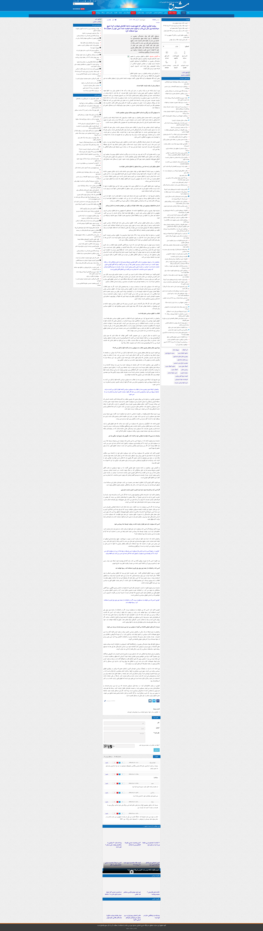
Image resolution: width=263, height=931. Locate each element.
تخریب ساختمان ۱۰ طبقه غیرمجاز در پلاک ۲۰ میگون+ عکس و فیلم (177, 315)
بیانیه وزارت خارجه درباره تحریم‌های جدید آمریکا (175, 279)
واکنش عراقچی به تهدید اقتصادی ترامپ (177, 339)
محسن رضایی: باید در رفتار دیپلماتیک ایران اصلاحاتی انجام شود (89, 187)
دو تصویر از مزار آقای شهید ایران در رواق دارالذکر (86, 131)
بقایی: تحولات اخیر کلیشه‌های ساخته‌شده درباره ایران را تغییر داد (176, 283)
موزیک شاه (176, 350)
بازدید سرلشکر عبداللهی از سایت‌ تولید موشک (87, 55)
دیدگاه (103, 13)
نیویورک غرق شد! (94, 48)
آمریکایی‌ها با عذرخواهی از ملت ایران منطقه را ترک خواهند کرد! (176, 193)
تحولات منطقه (172, 13)
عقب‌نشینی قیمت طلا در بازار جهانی (178, 40)
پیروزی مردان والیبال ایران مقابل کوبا (89, 43)
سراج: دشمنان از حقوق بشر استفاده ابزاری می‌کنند (177, 149)
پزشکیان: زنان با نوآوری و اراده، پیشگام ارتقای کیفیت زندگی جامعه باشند (177, 202)
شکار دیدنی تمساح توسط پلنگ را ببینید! (89, 142)
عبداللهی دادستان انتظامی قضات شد (178, 137)
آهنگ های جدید (183, 366)
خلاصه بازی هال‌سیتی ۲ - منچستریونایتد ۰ (153, 904)
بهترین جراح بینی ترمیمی (181, 363)
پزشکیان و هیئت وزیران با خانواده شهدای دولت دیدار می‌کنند (176, 112)
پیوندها (98, 13)
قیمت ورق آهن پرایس (181, 376)
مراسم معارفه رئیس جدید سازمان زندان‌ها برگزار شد (176, 186)
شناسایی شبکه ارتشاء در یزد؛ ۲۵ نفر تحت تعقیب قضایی (176, 299)
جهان (178, 13)
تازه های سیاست (184, 78)
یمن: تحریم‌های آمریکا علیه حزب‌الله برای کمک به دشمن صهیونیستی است (87, 198)
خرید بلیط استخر (172, 373)
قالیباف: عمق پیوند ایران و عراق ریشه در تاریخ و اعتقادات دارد (176, 276)
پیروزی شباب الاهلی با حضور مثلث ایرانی (88, 244)
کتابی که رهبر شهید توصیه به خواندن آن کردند (87, 258)
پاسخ (107, 771)
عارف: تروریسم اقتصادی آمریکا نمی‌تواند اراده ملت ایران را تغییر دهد (177, 99)
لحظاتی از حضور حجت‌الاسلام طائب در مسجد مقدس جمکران (88, 231)
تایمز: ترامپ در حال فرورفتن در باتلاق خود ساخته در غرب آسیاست (87, 268)
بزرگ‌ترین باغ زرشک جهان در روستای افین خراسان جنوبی (89, 116)
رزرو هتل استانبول (182, 360)
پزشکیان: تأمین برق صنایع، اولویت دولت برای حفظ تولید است (176, 271)
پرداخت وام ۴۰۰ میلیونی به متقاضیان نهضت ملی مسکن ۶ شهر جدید (113, 853)
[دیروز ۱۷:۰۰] (112, 918)
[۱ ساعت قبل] (150, 918)
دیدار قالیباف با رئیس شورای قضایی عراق (177, 337)
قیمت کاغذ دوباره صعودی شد (179, 23)
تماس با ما (82, 1)
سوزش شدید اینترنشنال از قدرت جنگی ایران (176, 196)
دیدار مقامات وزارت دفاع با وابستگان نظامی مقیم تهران (114, 927)
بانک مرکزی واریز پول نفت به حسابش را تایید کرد (86, 202)
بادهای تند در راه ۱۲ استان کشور (91, 88)
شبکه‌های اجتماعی (158, 13)
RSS (94, 1)
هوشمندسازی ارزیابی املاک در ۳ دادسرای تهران (175, 134)
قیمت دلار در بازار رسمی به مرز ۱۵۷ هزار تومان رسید (176, 32)
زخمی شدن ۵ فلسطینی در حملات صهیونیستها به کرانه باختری (87, 236)
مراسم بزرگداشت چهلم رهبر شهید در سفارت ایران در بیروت (177, 267)
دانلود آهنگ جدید (183, 353)
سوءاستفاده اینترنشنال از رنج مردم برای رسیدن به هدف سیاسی (176, 250)
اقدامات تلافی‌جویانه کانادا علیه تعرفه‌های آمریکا (87, 228)
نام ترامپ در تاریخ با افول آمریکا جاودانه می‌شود (175, 233)
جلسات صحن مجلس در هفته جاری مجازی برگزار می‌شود (176, 140)
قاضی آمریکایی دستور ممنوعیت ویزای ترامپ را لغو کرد (88, 79)
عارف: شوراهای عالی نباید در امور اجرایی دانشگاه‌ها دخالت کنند (178, 294)
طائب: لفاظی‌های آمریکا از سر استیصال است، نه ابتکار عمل (176, 172)
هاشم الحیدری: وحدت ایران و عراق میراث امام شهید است (88, 247)
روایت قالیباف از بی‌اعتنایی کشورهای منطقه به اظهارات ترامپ (176, 131)
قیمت (187, 20)
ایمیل (157, 736)
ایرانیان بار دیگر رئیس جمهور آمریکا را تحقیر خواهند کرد (177, 237)
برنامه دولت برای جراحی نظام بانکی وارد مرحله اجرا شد (88, 264)
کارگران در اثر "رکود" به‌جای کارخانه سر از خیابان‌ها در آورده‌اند (142, 721)
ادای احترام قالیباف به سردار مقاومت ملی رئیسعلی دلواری (178, 241)
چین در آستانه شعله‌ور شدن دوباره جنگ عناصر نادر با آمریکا (88, 134)
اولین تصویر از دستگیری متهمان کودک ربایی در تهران (88, 39)
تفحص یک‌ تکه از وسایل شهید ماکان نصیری (88, 195)
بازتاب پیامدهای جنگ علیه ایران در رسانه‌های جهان (88, 146)
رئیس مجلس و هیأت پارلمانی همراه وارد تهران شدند (176, 207)
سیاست (183, 13)
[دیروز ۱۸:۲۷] (112, 843)
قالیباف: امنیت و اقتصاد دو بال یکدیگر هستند (176, 259)
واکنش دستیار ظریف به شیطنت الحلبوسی (176, 254)
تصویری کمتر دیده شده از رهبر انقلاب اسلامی (87, 69)
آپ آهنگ (185, 350)
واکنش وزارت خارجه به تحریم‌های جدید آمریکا (175, 189)
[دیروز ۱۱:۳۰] (112, 895)
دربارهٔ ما (75, 1)
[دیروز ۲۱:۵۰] (131, 882)
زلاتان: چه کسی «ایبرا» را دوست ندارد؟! (89, 149)
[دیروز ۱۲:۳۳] (112, 863)
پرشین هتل (184, 370)
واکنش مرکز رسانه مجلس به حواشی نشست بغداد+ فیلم (177, 158)
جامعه (120, 13)
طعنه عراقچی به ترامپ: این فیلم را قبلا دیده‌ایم (175, 217)
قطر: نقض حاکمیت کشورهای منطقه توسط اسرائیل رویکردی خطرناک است (89, 240)
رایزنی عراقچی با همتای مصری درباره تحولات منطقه (177, 94)
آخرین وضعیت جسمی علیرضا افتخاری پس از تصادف (133, 852)
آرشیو (88, 1)
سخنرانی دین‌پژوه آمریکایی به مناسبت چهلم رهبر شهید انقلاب (87, 182)
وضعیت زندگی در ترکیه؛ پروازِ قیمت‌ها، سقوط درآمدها (88, 120)
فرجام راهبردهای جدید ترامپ (179, 182)
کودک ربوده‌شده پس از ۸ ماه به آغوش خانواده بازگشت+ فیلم (88, 30)
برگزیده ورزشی (156, 886)
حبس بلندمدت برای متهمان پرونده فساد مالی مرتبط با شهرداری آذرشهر (176, 124)
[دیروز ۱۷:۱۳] (150, 863)
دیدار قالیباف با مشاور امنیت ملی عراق (177, 327)
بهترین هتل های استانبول (180, 356)
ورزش (165, 13)
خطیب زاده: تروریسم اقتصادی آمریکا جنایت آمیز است (176, 167)
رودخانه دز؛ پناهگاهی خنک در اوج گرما (151, 927)
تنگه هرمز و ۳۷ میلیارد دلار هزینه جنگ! (89, 152)
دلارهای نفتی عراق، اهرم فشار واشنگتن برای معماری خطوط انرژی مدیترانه (88, 191)
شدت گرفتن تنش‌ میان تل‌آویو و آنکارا (89, 209)
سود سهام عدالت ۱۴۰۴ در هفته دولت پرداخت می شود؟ (88, 58)
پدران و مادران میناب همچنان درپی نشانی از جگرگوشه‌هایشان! (177, 163)
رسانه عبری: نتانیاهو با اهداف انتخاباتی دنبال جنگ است (89, 155)
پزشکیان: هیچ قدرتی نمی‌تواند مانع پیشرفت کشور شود (175, 117)
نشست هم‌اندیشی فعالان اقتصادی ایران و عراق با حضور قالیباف (175, 319)
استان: (187, 46)
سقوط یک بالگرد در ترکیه (93, 276)
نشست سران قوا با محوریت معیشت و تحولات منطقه (176, 103)
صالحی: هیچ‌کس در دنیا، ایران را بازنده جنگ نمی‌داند (177, 303)
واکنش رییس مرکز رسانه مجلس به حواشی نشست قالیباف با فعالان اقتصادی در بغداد (177, 154)
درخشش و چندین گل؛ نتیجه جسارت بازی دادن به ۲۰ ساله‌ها (113, 904)
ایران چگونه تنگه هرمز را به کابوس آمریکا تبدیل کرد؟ (143, 880)
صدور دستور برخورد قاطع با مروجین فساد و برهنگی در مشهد (89, 224)
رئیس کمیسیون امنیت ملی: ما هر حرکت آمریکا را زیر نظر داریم (176, 287)
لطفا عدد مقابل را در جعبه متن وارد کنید (149, 754)
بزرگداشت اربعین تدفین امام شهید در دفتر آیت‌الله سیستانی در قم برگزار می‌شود (177, 263)
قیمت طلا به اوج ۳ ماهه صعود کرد (178, 28)
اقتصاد (115, 13)
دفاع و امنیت (149, 13)
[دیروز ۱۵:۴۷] (131, 895)
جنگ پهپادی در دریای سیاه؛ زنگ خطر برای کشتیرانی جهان (89, 139)
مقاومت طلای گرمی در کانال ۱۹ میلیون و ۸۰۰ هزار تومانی (177, 36)
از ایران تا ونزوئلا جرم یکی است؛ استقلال (177, 311)
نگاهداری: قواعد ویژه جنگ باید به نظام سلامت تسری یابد (176, 145)
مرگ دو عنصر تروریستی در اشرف (179, 127)
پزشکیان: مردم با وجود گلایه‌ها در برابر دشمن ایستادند (176, 87)
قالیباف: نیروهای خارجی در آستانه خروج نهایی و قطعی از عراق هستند (176, 211)
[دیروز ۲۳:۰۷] (150, 843)
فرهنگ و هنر (127, 13)
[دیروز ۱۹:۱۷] (131, 843)
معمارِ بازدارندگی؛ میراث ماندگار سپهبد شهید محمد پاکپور (89, 160)
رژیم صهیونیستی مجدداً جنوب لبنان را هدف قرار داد (88, 169)
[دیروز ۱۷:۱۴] (150, 895)
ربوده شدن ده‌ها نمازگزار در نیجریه (90, 218)
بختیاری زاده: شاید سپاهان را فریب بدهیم (88, 45)
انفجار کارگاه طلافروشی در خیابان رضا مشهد (88, 62)
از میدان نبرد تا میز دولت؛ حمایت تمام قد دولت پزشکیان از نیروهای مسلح (176, 108)
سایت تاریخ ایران (169, 353)
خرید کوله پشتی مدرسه (181, 383)
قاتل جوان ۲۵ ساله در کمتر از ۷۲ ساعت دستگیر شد (88, 111)
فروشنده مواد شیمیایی (181, 379)
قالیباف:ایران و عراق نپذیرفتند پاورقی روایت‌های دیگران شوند (176, 246)
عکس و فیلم (109, 13)
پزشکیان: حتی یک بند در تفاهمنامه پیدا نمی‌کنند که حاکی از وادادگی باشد (176, 230)
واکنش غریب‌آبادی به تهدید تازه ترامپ (177, 330)
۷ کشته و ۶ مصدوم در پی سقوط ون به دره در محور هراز (151, 852)
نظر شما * (156, 741)
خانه (188, 13)
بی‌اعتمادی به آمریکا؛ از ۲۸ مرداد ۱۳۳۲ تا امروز (175, 342)
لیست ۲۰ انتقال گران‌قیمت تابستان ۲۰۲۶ (88, 124)
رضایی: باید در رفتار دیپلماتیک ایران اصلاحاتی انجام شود (177, 83)
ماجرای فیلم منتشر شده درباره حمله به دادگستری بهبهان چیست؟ (176, 333)
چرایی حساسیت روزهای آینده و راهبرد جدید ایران (174, 291)
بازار (94, 13)
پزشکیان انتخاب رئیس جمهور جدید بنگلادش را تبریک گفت (176, 221)
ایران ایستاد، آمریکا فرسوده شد (179, 199)
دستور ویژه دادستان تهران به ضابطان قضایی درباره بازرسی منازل (177, 324)
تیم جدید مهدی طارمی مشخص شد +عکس (132, 904)
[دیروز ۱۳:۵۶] (131, 863)
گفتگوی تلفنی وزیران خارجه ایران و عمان (177, 215)
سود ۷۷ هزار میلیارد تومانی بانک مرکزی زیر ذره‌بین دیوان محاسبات (177, 179)
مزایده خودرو (184, 373)
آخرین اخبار (97, 95)
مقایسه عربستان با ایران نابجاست (179, 256)
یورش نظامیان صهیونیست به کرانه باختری (88, 216)
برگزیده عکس (156, 910)
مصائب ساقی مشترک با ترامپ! (179, 120)
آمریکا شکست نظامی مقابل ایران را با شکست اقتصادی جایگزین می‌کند (88, 127)
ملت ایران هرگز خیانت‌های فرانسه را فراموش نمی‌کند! (177, 308)
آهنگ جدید (174, 370)
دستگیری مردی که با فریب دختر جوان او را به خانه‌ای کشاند (88, 51)
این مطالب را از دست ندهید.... (151, 835)
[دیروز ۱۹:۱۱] (131, 918)
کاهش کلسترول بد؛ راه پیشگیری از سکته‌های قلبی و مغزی (88, 100)
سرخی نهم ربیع (183, 175)
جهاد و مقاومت (140, 13)
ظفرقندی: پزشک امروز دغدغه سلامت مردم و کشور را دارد (88, 212)
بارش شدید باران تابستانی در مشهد (90, 83)
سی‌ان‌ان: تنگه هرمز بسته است (91, 91)
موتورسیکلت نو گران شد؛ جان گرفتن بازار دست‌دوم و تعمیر (89, 107)
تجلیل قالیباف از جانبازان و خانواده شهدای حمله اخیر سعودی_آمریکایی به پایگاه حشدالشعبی (176, 225)
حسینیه (133, 13)
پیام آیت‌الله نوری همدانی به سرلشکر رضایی (176, 91)
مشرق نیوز (174, 5)
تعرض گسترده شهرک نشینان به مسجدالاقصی (87, 260)
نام (158, 731)
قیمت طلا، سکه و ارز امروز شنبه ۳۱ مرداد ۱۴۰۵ (175, 26)
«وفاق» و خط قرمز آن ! (181, 345)
